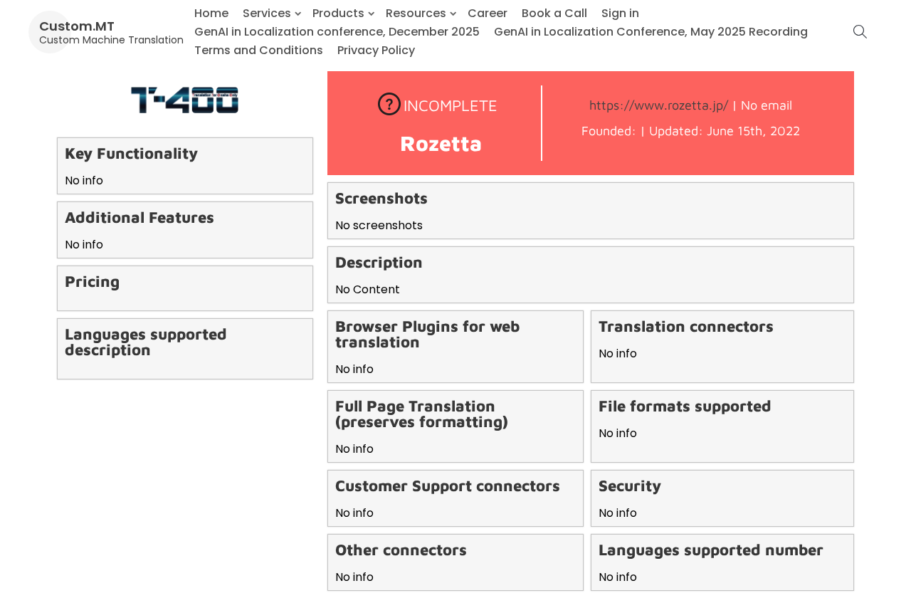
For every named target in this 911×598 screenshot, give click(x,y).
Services (267, 13)
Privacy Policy (376, 50)
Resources (416, 13)
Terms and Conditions (258, 50)
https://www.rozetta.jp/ (658, 105)
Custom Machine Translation (111, 40)
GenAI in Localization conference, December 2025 (337, 31)
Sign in (620, 13)
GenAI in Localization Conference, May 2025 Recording (651, 31)
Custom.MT (77, 26)
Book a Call (554, 13)
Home (211, 13)
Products (338, 13)
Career (487, 13)
